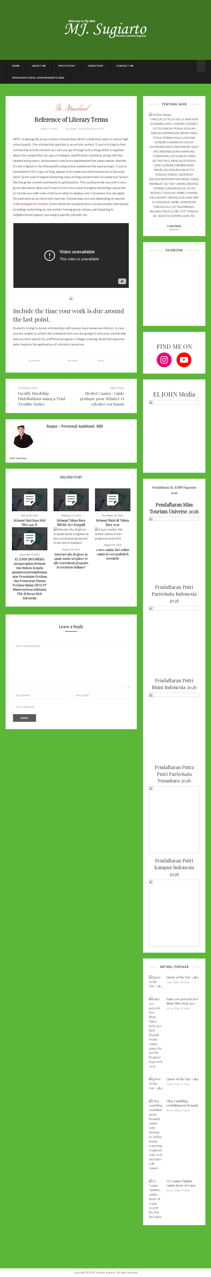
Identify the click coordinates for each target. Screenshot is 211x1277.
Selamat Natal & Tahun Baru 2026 (112, 522)
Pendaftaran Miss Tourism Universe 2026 (174, 508)
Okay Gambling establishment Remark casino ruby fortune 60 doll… (182, 1107)
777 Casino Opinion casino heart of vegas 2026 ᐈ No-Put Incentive (181, 1187)
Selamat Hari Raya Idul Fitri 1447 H (30, 522)
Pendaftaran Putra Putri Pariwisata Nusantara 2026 (174, 774)
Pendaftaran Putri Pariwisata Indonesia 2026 (174, 594)
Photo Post (66, 65)
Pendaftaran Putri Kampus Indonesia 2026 (174, 867)
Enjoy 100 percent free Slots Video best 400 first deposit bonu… (182, 1003)
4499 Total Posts (18, 458)
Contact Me (125, 65)
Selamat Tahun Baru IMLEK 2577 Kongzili (71, 522)
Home (16, 65)
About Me (39, 65)
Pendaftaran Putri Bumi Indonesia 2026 (174, 683)
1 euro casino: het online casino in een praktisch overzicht (112, 554)
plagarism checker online (40, 204)
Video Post (96, 65)
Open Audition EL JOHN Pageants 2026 (38, 77)
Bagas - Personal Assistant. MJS (87, 128)
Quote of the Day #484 (182, 1079)
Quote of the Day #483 (182, 977)
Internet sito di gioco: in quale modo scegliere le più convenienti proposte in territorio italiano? (71, 560)
